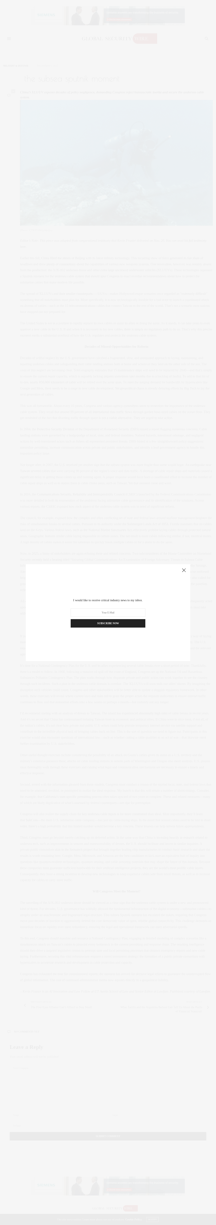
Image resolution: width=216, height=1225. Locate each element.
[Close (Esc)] (184, 570)
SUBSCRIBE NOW (108, 623)
